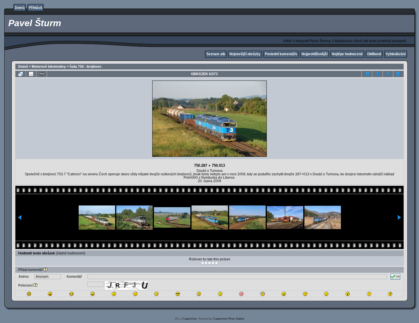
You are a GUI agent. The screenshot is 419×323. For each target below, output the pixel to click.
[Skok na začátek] (367, 74)
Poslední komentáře (281, 54)
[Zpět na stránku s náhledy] (20, 74)
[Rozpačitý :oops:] (241, 294)
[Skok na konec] (398, 74)
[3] (209, 263)
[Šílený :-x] (284, 294)
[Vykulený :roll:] (305, 294)
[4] (213, 263)
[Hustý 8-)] (178, 294)
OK (398, 276)
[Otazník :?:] (390, 294)
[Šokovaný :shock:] (263, 294)
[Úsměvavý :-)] (92, 294)
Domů (20, 8)
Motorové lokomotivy (49, 67)
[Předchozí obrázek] (377, 74)
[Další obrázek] (388, 74)
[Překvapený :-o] (199, 294)
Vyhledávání (396, 54)
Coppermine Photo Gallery (228, 318)
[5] (216, 263)
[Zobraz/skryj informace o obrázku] (31, 74)
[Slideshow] (41, 74)
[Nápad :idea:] (347, 294)
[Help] (45, 270)
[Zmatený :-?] (220, 294)
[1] (202, 263)
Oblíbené (374, 54)
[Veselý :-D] (71, 294)
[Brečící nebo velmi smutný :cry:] (156, 294)
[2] (206, 263)
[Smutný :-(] (135, 294)
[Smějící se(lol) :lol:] (29, 294)
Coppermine (189, 318)
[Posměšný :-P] (50, 294)
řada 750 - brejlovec (86, 67)
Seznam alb (215, 54)
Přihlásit (35, 8)
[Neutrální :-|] (114, 294)
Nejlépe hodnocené (347, 54)
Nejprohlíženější (315, 54)
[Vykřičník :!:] (369, 294)
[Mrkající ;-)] (326, 294)
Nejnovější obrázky (245, 54)
